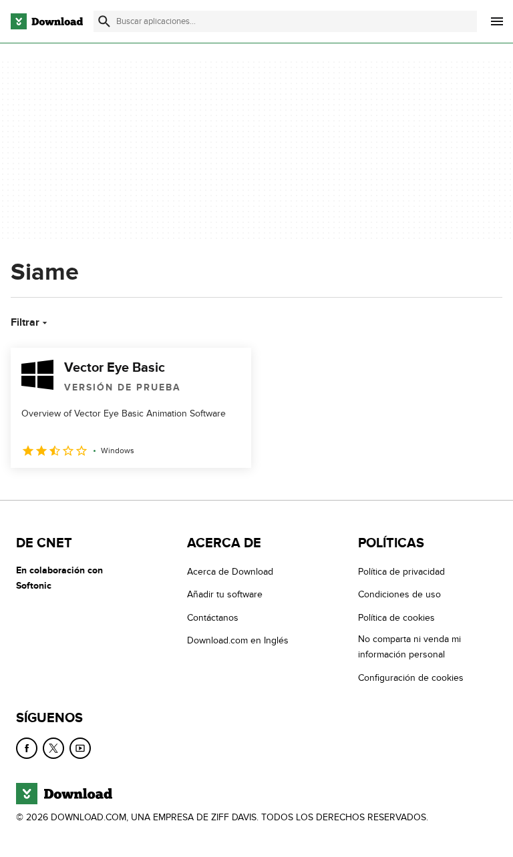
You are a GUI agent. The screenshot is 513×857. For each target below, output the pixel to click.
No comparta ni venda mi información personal (409, 646)
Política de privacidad (401, 571)
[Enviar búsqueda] (104, 21)
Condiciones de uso (399, 594)
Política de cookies (396, 617)
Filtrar (25, 322)
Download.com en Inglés (238, 640)
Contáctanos (212, 617)
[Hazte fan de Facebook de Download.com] (26, 748)
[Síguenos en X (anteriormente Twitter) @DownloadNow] (53, 748)
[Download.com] (47, 21)
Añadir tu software (225, 594)
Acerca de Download (230, 571)
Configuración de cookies (411, 677)
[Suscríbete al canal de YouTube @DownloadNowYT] (80, 748)
